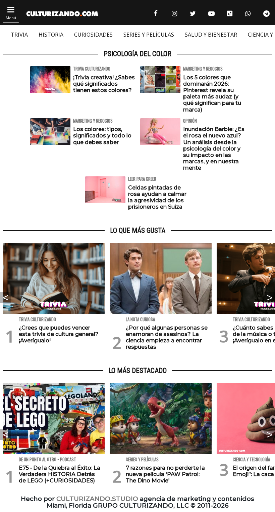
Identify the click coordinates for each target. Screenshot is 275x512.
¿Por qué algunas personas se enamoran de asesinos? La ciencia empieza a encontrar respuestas (167, 337)
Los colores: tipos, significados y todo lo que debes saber (102, 135)
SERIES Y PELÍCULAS (148, 34)
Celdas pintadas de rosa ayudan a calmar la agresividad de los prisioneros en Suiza (157, 197)
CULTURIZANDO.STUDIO (97, 499)
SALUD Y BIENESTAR (211, 34)
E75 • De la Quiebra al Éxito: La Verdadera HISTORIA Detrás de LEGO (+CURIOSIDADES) (59, 474)
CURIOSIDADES (93, 34)
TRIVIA (19, 34)
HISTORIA (51, 34)
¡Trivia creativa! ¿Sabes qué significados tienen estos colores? (104, 83)
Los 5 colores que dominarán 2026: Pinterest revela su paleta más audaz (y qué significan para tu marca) (212, 93)
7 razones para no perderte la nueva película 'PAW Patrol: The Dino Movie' (165, 474)
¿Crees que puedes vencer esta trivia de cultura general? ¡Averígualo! (59, 334)
